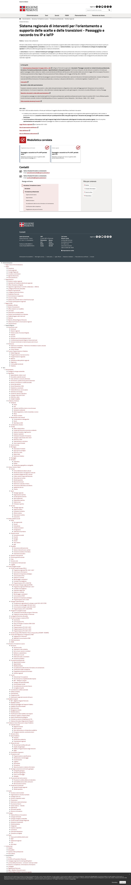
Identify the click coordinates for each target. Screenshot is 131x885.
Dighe (15, 750)
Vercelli (51, 246)
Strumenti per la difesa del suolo (22, 745)
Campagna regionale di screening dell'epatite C (20, 861)
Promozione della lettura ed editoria (23, 485)
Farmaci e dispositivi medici (18, 798)
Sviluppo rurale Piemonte (17, 601)
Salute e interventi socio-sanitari (22, 550)
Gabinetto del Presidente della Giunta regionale (20, 283)
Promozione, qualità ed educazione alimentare (23, 381)
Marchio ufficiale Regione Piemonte (17, 320)
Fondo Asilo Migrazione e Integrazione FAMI (22, 634)
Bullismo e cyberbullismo (20, 653)
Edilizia (15, 463)
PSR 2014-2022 (15, 397)
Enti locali (13, 329)
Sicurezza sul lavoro (16, 804)
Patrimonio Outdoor (19, 456)
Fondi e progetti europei (14, 566)
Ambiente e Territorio (13, 401)
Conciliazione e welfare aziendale (19, 690)
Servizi (57, 15)
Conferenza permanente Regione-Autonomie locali (24, 340)
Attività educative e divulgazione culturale (24, 473)
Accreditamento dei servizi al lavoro (23, 686)
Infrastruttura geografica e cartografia (23, 465)
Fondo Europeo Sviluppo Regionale (20, 820)
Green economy (15, 445)
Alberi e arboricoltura (19, 428)
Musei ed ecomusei (19, 482)
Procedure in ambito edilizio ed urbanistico (25, 780)
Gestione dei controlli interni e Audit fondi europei (21, 300)
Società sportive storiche (20, 496)
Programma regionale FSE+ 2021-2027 (24, 570)
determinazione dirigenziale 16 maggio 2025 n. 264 (36, 68)
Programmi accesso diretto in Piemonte (24, 614)
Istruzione (27, 188)
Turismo (13, 506)
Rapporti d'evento (18, 726)
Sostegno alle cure (15, 796)
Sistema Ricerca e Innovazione (19, 815)
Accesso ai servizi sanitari (17, 793)
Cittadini (10, 848)
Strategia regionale (18, 493)
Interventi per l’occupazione (21, 677)
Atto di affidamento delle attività (28, 133)
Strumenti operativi (16, 809)
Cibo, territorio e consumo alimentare (20, 379)
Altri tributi (13, 844)
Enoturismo (17, 517)
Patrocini (10, 318)
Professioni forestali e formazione (22, 436)
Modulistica (88, 196)
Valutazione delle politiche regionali (20, 360)
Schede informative (90, 189)
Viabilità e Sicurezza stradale (18, 706)
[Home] (20, 18)
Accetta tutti (122, 882)
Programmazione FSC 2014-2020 (22, 629)
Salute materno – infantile (17, 806)
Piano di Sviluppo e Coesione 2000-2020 (24, 623)
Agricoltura (11, 373)
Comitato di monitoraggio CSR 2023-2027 (25, 605)
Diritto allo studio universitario (21, 657)
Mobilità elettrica (15, 712)
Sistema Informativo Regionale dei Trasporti (22, 721)
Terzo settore (17, 542)
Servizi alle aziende (16, 384)
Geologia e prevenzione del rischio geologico (22, 769)
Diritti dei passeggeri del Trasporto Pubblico (22, 704)
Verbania (51, 244)
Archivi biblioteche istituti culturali (22, 471)
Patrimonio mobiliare (16, 347)
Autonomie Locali (12, 327)
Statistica (13, 366)
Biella (41, 244)
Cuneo (42, 246)
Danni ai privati (17, 728)
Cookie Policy (73, 878)
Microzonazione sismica (20, 784)
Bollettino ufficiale (13, 305)
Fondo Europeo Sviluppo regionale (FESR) (21, 585)
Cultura (13, 469)
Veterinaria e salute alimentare (19, 802)
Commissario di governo (17, 752)
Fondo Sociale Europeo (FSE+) (18, 568)
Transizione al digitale (16, 833)
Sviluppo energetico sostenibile (19, 819)
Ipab (15, 544)
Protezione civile (15, 754)
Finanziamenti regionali (20, 741)
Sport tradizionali (18, 498)
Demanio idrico (15, 734)
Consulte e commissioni (14, 274)
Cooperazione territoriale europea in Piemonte (25, 612)
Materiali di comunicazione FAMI (22, 638)
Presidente (11, 268)
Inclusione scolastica (19, 658)
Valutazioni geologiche (19, 772)
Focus (9, 857)
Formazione (17, 765)
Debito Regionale (15, 353)
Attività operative (18, 789)
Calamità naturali (15, 725)
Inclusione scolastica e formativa (22, 552)
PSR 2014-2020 (18, 439)
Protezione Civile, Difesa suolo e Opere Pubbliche (20, 723)
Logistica (16, 761)
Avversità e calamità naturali (18, 377)
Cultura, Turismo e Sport (14, 467)
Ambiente (13, 403)
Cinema (16, 489)
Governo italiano (23, 2)
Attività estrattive (15, 824)
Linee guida (24, 82)
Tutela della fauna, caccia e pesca (19, 390)
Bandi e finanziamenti (13, 307)
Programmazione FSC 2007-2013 (22, 631)
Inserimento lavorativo (19, 554)
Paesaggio (13, 458)
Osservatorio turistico (19, 515)
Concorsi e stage (12, 298)
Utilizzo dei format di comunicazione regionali (20, 322)
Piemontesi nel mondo (19, 478)
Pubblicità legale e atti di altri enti (16, 316)
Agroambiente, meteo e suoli (18, 375)
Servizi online (88, 192)
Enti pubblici (11, 850)
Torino (50, 242)
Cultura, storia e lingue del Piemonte (23, 476)
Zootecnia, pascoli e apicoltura (18, 393)
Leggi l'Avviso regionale (25, 124)
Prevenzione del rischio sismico (19, 778)
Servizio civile (14, 561)
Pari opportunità (18, 522)
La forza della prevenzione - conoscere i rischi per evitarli (22, 863)
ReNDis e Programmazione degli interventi (25, 749)
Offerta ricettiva (18, 513)
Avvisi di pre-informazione (20, 572)
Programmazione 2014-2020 (21, 600)
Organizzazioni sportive (20, 495)
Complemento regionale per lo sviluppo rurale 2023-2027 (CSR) (30, 603)
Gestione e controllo (19, 577)
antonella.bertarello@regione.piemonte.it (38, 173)
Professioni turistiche (19, 511)
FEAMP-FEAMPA (15, 399)
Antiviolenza (17, 526)
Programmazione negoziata (18, 357)
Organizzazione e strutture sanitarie (20, 795)
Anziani (15, 541)
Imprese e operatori (19, 434)
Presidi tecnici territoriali (17, 785)
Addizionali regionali (16, 841)
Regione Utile (8, 303)
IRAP (12, 839)
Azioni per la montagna (20, 450)
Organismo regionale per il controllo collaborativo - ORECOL (23, 287)
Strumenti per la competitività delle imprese (25, 679)
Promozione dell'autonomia (21, 548)
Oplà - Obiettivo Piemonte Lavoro (17, 870)
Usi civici (13, 336)
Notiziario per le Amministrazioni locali (21, 338)
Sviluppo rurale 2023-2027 (18, 395)
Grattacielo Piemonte (13, 294)
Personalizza (114, 882)
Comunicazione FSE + (19, 576)
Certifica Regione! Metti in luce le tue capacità (19, 872)
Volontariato (17, 763)
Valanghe (16, 776)
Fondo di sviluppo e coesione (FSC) (20, 618)
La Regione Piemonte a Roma (15, 292)
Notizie (87, 185)
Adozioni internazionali (17, 555)
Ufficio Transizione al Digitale (15, 285)
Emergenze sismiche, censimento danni (24, 732)
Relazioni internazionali (14, 290)
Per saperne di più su (34, 153)
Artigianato (14, 826)
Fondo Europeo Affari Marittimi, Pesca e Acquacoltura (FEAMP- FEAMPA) (30, 633)
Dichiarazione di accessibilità (26, 256)
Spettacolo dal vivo (18, 487)
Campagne (11, 866)
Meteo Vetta (17, 454)
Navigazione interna (16, 710)
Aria (15, 406)
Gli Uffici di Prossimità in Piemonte (17, 859)
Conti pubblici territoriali (17, 364)
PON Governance (15, 640)
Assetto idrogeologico (19, 747)
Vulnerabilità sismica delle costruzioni (23, 782)
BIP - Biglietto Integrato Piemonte (19, 701)
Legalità (13, 565)
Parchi (15, 421)
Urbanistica (16, 462)
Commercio (14, 830)
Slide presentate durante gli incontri (30, 101)
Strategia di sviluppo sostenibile (16, 371)
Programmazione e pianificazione (22, 756)
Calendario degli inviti (19, 590)
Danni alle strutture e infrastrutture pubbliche (25, 730)
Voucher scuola (17, 647)
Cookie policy (49, 256)
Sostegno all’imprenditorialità (21, 682)
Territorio (13, 460)
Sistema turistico (18, 509)
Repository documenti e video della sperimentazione (35, 93)
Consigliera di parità (19, 688)
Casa (12, 559)
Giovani (16, 524)
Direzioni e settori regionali (15, 281)
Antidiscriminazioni (19, 528)
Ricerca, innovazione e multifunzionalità (21, 382)
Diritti (12, 520)
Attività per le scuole (19, 655)
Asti (41, 242)
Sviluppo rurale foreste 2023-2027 (23, 438)
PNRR (67, 15)
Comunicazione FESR (19, 596)
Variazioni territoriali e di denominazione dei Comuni (24, 342)
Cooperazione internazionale (18, 563)
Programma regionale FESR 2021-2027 (24, 587)
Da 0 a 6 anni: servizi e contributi (22, 651)
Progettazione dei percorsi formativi (34, 209)
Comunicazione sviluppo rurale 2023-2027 (25, 607)
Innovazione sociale (19, 535)
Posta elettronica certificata (81, 256)
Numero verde (65, 238)
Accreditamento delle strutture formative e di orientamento (40, 203)
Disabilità (13, 546)
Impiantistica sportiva (19, 500)
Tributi (9, 835)
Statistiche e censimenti (17, 388)
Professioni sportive (19, 504)
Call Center (11, 311)
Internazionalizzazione (16, 831)
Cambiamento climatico (17, 425)
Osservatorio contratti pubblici (16, 312)
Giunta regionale (12, 270)
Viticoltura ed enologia (16, 392)
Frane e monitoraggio (19, 774)
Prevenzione (14, 800)
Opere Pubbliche (15, 736)
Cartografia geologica (19, 771)
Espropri (13, 335)
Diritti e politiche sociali (14, 519)
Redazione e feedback (68, 256)
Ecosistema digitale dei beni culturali (23, 474)
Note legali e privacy (39, 256)
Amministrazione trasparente (15, 296)
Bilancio (13, 358)
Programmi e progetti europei (18, 611)
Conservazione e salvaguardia (21, 419)
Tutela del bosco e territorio (21, 441)
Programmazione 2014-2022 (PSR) (23, 609)
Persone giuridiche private (17, 557)
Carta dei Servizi (12, 323)
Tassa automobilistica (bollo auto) (19, 837)
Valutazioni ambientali (19, 410)
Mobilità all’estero (30, 200)
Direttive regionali (18, 673)
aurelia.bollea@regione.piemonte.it (36, 178)
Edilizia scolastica (15, 692)
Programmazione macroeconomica (20, 355)
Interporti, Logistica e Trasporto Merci (20, 715)
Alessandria (43, 240)
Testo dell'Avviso (23, 130)
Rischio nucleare (18, 415)
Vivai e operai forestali (19, 443)
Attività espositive (18, 480)
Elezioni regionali (15, 331)
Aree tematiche (9, 369)
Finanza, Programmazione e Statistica (18, 351)
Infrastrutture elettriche (20, 739)
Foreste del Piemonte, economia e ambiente (25, 430)
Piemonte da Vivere (98, 15)
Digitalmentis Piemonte (14, 868)
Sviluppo (10, 813)
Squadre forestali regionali (20, 787)
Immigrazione (17, 530)
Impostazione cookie (68, 250)
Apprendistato (29, 197)
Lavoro (13, 675)
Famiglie (16, 539)
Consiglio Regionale (13, 272)
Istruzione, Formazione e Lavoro (32, 185)
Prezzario (16, 738)
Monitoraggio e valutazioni (20, 579)
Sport (12, 491)
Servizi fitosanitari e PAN (17, 386)
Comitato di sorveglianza (20, 581)
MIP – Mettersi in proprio (20, 680)
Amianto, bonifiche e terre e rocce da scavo (25, 408)
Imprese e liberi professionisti (15, 852)
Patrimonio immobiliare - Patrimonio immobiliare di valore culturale (28, 346)
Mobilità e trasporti (13, 699)
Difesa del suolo (15, 743)
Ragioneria (13, 362)
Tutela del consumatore (20, 531)
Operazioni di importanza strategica (23, 574)
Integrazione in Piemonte (20, 636)
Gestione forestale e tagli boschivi (22, 432)
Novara (51, 240)
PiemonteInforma (80, 15)
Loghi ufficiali (58, 256)
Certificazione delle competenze (33, 206)
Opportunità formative (31, 194)
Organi (7, 266)
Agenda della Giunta (13, 276)
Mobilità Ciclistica (15, 703)
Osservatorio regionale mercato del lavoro (22, 697)
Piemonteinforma (12, 277)
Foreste (13, 427)
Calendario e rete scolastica (21, 649)
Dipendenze (14, 807)
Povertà (16, 537)
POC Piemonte (17, 625)
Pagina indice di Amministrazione (14, 265)
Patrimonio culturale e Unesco (21, 484)
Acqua (15, 404)
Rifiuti (15, 414)
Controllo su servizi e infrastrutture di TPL (21, 719)
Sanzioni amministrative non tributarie (18, 314)
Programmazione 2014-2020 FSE (22, 583)
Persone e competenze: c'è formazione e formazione (21, 865)
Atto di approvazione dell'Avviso (28, 127)
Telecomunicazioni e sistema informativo (24, 767)
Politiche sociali (15, 533)
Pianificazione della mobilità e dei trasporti (22, 714)
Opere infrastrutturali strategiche (19, 717)
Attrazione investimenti (17, 822)
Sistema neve (17, 502)
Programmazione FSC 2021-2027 (22, 627)
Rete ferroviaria (15, 708)
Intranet (92, 256)
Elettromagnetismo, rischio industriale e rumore (26, 412)
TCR (12, 842)
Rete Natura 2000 (18, 423)
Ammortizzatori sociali (19, 684)
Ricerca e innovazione (16, 811)
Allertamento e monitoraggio (21, 758)
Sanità (9, 791)
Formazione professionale (32, 192)
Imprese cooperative (16, 828)
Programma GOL (15, 695)
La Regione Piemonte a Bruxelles (16, 289)
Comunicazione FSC (19, 622)
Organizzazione (9, 279)
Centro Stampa (15, 349)
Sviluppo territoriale (16, 817)
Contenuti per (8, 846)
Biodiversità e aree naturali (18, 417)
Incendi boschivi (18, 760)
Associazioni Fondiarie (19, 449)
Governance (17, 620)
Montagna (13, 447)
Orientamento (14, 693)
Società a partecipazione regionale (17, 301)
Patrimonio (11, 344)
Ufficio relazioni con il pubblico (16, 309)
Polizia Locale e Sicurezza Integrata (20, 333)
